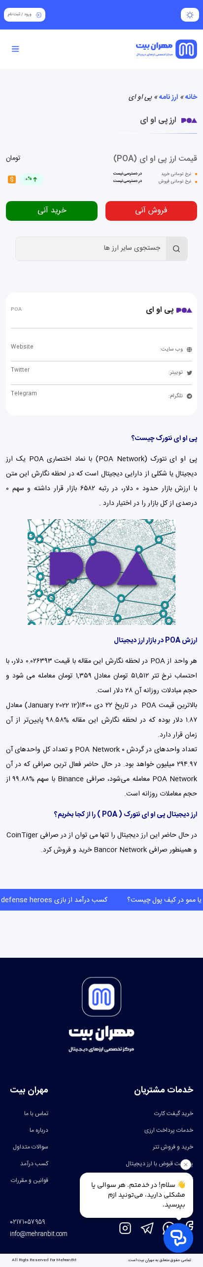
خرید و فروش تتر (173, 1147)
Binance (71, 779)
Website (22, 347)
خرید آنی (52, 210)
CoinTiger (22, 835)
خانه (191, 97)
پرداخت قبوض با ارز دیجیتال (159, 1164)
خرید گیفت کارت (173, 1114)
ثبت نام (14, 14)
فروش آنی (151, 210)
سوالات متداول (30, 1147)
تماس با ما (36, 1114)
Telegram (24, 393)
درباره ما (39, 1130)
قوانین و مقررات (29, 1180)
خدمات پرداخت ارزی (168, 1130)
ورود (28, 14)
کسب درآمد (34, 1164)
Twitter (20, 370)
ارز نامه (168, 97)
